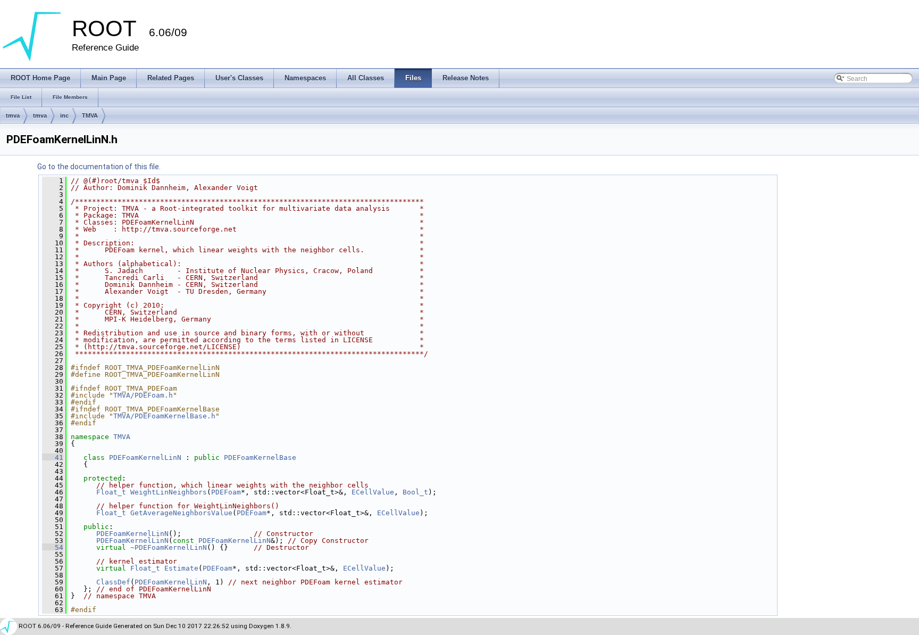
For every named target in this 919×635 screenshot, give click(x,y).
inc (64, 115)
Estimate (181, 568)
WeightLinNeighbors (168, 492)
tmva (13, 115)
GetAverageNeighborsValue (181, 513)
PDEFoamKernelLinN (145, 457)
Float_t (111, 492)
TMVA (90, 115)
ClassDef (113, 582)
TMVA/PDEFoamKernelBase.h (164, 416)
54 (52, 547)
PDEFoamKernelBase (260, 457)
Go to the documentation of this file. (99, 166)
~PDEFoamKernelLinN (168, 547)
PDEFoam (226, 492)
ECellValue (373, 492)
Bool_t (415, 492)
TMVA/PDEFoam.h (143, 395)
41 (52, 457)
